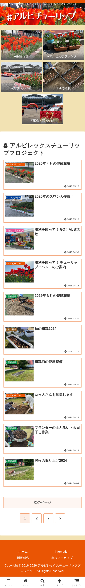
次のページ (42, 502)
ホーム (23, 551)
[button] (76, 536)
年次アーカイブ (62, 558)
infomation (62, 551)
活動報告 (23, 558)
